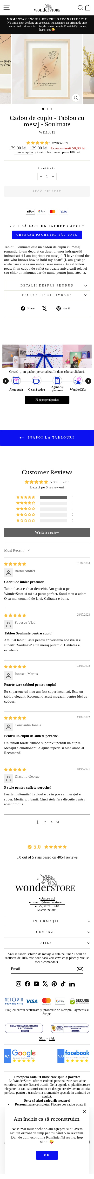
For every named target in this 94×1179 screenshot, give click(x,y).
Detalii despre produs (47, 285)
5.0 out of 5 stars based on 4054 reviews (47, 857)
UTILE (46, 943)
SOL (42, 1038)
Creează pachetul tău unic (47, 234)
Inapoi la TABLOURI (50, 437)
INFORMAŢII (46, 921)
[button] (38, 143)
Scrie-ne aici (47, 910)
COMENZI (45, 932)
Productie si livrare (47, 295)
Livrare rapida (23, 152)
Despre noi (47, 898)
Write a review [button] (47, 532)
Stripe (46, 1014)
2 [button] (45, 822)
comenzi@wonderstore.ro (47, 902)
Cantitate (47, 168)
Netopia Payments (73, 1010)
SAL (52, 1038)
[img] (15, 564)
